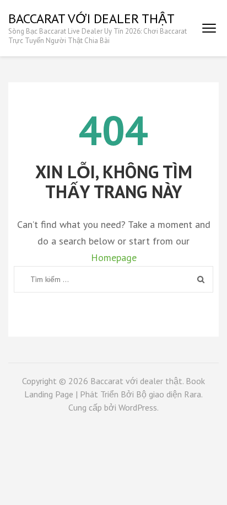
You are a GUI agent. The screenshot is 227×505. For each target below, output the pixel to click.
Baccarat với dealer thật (91, 18)
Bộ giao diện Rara (168, 394)
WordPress (137, 407)
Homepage (114, 257)
